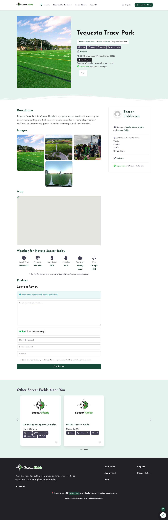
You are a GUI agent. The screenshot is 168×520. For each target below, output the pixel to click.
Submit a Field (145, 5)
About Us (93, 5)
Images (22, 130)
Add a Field (110, 473)
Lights (102, 47)
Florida (46, 5)
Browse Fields (80, 5)
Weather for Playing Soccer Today (41, 250)
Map (20, 191)
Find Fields (110, 467)
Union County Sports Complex (39, 425)
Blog (107, 480)
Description (25, 110)
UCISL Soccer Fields (77, 425)
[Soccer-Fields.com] (117, 114)
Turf (43, 436)
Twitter (22, 487)
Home (80, 42)
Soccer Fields (115, 47)
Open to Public (41, 433)
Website (83, 52)
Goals (82, 47)
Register (141, 467)
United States (90, 42)
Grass (92, 47)
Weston (107, 42)
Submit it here (74, 493)
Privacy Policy (144, 473)
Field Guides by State (62, 5)
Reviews (22, 280)
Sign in (128, 5)
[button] (114, 66)
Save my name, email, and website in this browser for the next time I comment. (56, 360)
